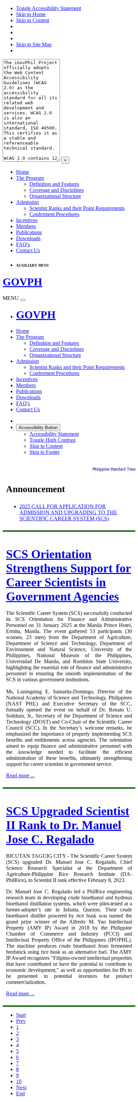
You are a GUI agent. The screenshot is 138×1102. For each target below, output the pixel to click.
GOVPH (36, 315)
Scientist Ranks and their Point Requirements (77, 208)
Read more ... (20, 775)
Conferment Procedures (54, 214)
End (20, 1093)
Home (22, 172)
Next (21, 1087)
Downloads (28, 238)
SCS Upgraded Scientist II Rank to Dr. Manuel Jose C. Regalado (67, 825)
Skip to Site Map (34, 44)
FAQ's (23, 244)
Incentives (27, 220)
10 (18, 1081)
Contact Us (28, 250)
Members (26, 226)
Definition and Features (54, 184)
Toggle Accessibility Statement (48, 8)
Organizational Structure (55, 196)
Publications (29, 232)
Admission (27, 202)
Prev (21, 1021)
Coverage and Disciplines (56, 190)
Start (21, 1015)
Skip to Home (31, 14)
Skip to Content (32, 20)
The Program (30, 178)
